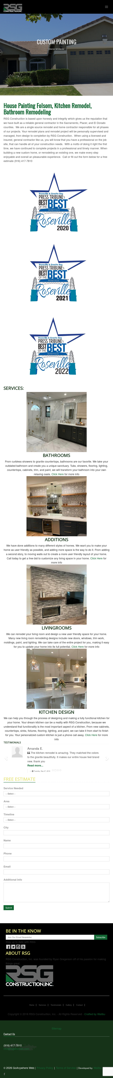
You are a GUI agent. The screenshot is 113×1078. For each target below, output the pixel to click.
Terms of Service (66, 1068)
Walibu (98, 1068)
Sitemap (56, 1028)
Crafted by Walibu (94, 1014)
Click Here (57, 474)
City (6, 827)
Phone (8, 853)
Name (7, 840)
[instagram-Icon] (18, 947)
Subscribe (100, 937)
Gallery (69, 1005)
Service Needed (13, 788)
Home (31, 1005)
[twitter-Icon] (13, 947)
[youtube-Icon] (23, 947)
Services (42, 1005)
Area (6, 801)
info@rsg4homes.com (16, 1049)
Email (7, 866)
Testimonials (56, 1005)
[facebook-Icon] (8, 947)
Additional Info (13, 880)
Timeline (9, 814)
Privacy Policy (45, 1068)
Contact (79, 1005)
